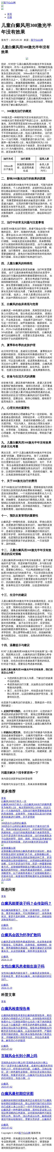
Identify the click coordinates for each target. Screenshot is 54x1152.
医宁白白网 (37, 40)
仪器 (9, 17)
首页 (9, 14)
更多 (3, 798)
